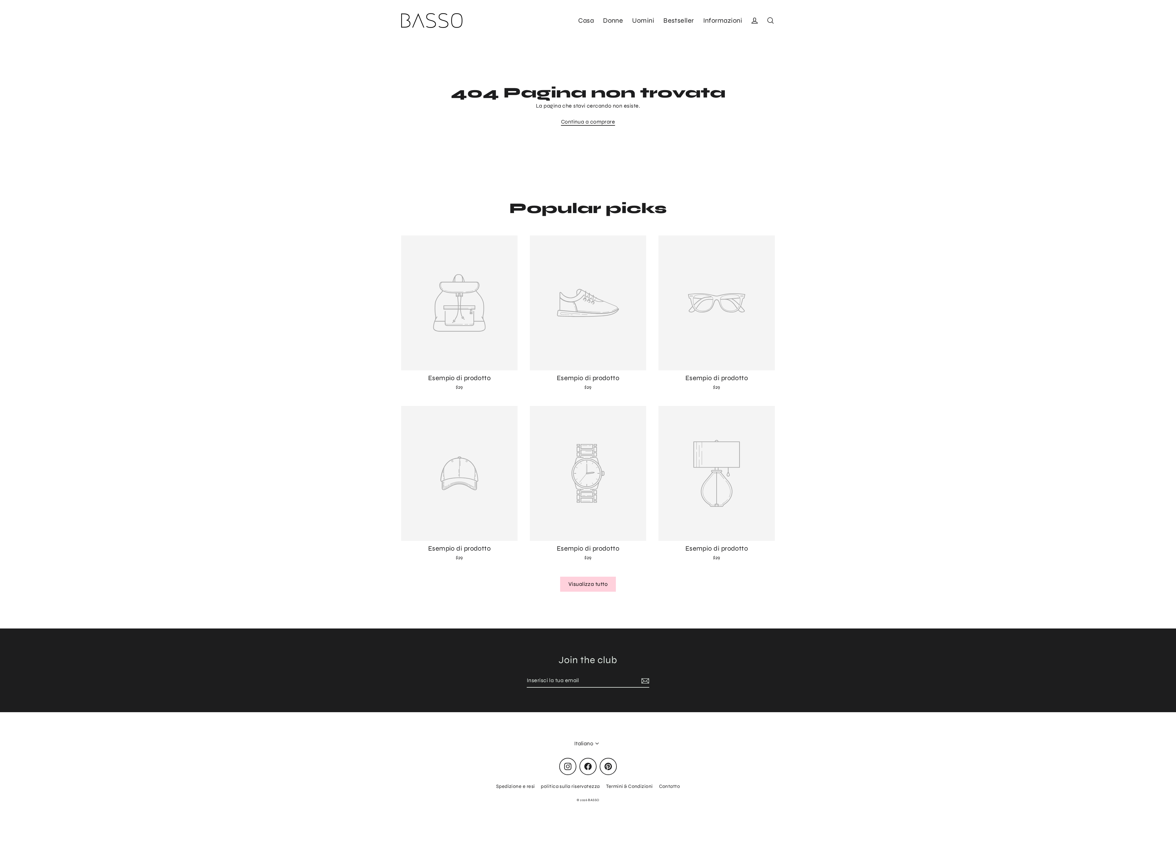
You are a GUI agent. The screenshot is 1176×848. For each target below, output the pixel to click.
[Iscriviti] (644, 681)
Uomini (643, 21)
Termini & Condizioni (629, 786)
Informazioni (722, 21)
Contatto (669, 786)
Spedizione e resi (515, 786)
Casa (586, 21)
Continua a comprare (588, 121)
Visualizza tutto (588, 584)
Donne (613, 21)
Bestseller (678, 21)
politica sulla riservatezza (570, 786)
